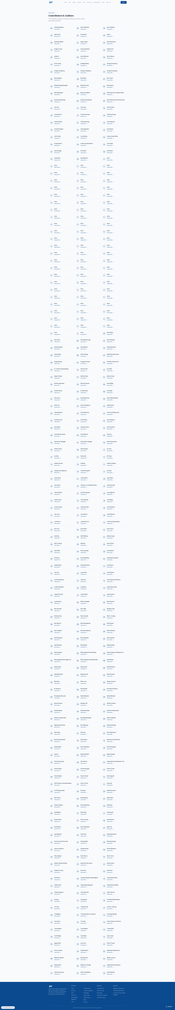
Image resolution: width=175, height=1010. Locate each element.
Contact (85, 1002)
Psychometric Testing (102, 995)
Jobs (70, 2)
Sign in (123, 2)
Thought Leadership (88, 990)
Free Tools (89, 2)
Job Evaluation (100, 988)
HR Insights (86, 993)
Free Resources (96, 2)
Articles (74, 2)
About (103, 2)
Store (84, 2)
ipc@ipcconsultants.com (118, 988)
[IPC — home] (51, 2)
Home (65, 2)
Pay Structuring (100, 990)
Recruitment (99, 993)
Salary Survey (87, 997)
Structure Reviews (101, 997)
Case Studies (87, 995)
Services (79, 2)
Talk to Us (108, 2)
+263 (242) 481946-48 (118, 990)
